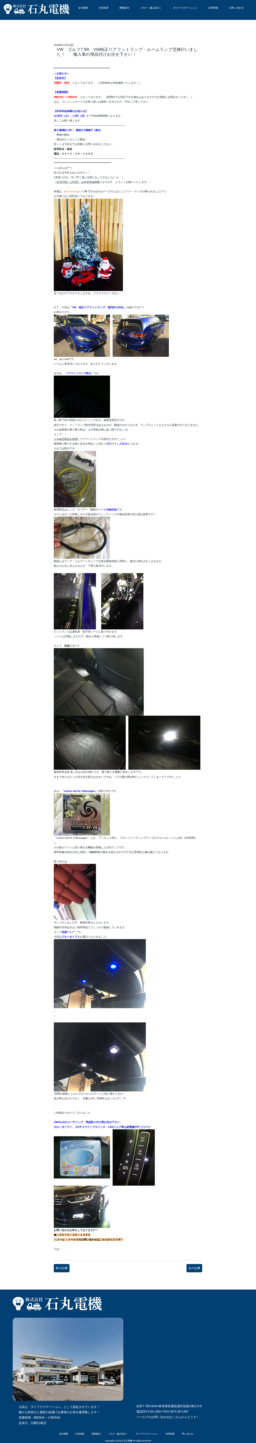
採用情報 (213, 7)
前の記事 (62, 1268)
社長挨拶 (104, 7)
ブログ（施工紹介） (151, 7)
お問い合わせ (236, 7)
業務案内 (124, 7)
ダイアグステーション (185, 7)
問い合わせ (187, 1433)
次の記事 (194, 1268)
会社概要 (83, 7)
